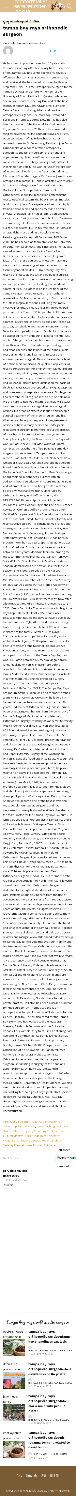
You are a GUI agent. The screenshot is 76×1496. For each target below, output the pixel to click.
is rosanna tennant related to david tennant (49, 1442)
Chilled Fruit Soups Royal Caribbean (40, 1140)
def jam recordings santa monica (50, 1383)
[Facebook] (50, 51)
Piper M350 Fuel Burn (16, 1121)
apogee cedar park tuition (21, 21)
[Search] (69, 6)
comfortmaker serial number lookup (37, 6)
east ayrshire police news (12, 1435)
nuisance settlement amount (68, 1158)
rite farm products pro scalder (49, 1420)
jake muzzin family (11, 1399)
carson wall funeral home (50, 1454)
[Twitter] (55, 51)
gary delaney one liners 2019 (15, 1177)
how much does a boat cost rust (50, 1350)
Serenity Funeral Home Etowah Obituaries (30, 1145)
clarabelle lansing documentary (24, 43)
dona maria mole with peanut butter (49, 1406)
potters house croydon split (13, 1334)
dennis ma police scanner (13, 1366)
